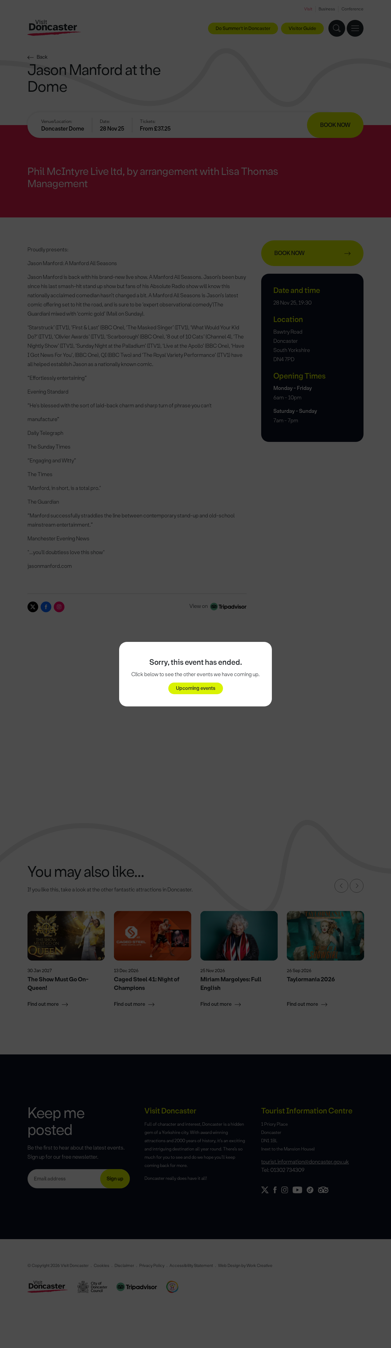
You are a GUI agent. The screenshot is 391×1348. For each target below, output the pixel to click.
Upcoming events (195, 688)
